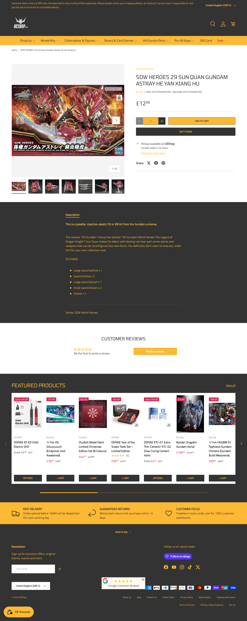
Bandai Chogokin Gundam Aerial (186, 444)
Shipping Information (226, 597)
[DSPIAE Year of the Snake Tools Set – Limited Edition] (125, 413)
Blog (139, 597)
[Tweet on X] (148, 163)
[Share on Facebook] (156, 163)
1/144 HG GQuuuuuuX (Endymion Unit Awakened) (55, 448)
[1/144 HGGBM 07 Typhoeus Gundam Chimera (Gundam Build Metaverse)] (223, 413)
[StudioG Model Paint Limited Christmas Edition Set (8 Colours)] (93, 413)
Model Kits (48, 40)
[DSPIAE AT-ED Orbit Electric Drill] (28, 413)
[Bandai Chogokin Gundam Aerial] (190, 413)
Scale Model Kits (144, 69)
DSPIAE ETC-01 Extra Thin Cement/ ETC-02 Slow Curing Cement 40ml (157, 448)
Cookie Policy (168, 597)
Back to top (122, 532)
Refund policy (205, 597)
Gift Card (206, 40)
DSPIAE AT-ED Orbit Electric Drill (26, 444)
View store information (153, 153)
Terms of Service (187, 605)
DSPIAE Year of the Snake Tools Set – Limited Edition (123, 446)
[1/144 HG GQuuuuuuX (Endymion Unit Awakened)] (60, 413)
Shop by (26, 40)
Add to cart (202, 121)
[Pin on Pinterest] (163, 163)
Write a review (155, 351)
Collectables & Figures (80, 40)
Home (14, 50)
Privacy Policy (186, 597)
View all (230, 385)
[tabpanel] (123, 260)
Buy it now (186, 131)
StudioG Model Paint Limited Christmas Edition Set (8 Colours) (92, 446)
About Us (127, 597)
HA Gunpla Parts (154, 40)
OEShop (22, 597)
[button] (233, 24)
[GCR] (105, 581)
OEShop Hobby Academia (211, 605)
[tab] (73, 214)
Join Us (232, 605)
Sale (220, 40)
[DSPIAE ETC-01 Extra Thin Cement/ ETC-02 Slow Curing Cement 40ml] (158, 413)
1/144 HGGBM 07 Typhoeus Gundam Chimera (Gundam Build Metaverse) (220, 448)
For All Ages (182, 40)
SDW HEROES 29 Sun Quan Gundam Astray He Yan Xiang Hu (48, 50)
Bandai (139, 92)
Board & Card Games (119, 40)
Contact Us (152, 597)
